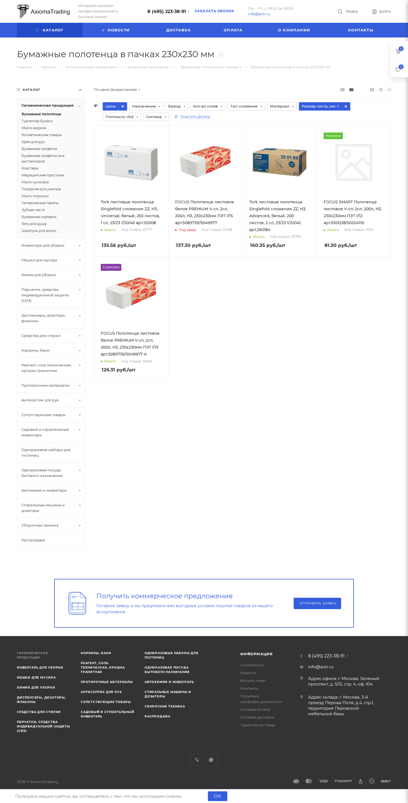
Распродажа (157, 716)
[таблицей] (389, 89)
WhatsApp (211, 760)
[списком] (380, 89)
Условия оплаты (255, 709)
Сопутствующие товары (106, 702)
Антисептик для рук (101, 692)
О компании (252, 665)
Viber (197, 760)
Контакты (249, 688)
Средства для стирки (39, 712)
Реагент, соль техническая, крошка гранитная (103, 667)
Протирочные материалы (107, 682)
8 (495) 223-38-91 (166, 11)
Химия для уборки (36, 687)
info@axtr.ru (259, 14)
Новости (248, 673)
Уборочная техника (165, 706)
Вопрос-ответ (253, 680)
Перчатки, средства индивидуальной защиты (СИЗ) (43, 726)
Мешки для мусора (36, 677)
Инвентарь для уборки (40, 667)
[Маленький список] (342, 89)
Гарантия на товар (257, 725)
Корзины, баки (96, 653)
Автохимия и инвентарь (169, 682)
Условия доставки (257, 717)
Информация (256, 654)
